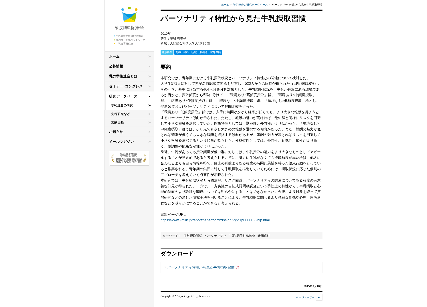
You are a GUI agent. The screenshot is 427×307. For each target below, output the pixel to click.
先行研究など (120, 114)
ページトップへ (305, 297)
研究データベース (123, 96)
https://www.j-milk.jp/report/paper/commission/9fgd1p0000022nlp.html (215, 220)
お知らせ (116, 131)
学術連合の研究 (122, 105)
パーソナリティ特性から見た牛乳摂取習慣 (201, 267)
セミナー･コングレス (126, 86)
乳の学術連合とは (123, 76)
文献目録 (117, 122)
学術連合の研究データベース (250, 4)
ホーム (114, 56)
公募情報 (116, 66)
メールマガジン (121, 141)
